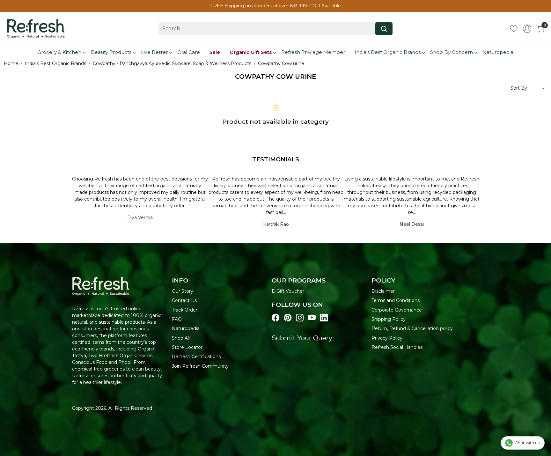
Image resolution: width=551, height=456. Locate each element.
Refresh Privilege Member (313, 52)
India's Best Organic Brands (388, 52)
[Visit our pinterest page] (287, 318)
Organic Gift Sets (251, 52)
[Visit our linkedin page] (324, 318)
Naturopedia (497, 52)
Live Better (154, 52)
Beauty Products (111, 52)
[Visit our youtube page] (312, 318)
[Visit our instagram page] (300, 318)
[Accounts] (527, 29)
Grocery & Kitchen (59, 52)
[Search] (384, 28)
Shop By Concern (451, 52)
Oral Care (188, 52)
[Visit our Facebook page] (275, 318)
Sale (214, 52)
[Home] (36, 28)
